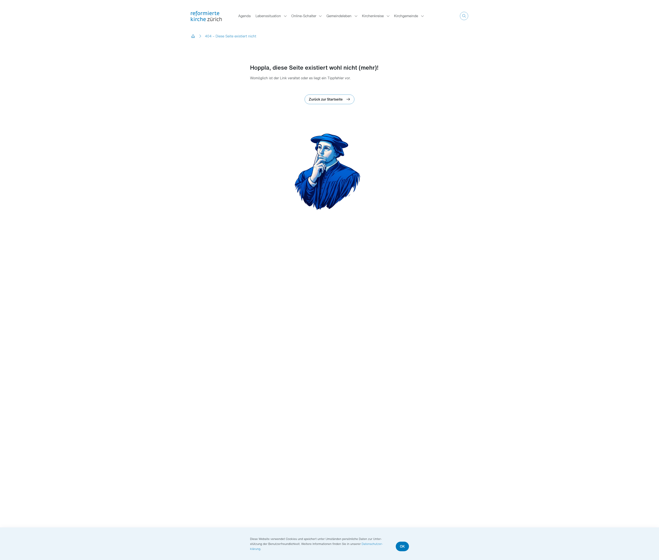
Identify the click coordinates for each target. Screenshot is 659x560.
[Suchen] (464, 16)
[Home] (193, 36)
